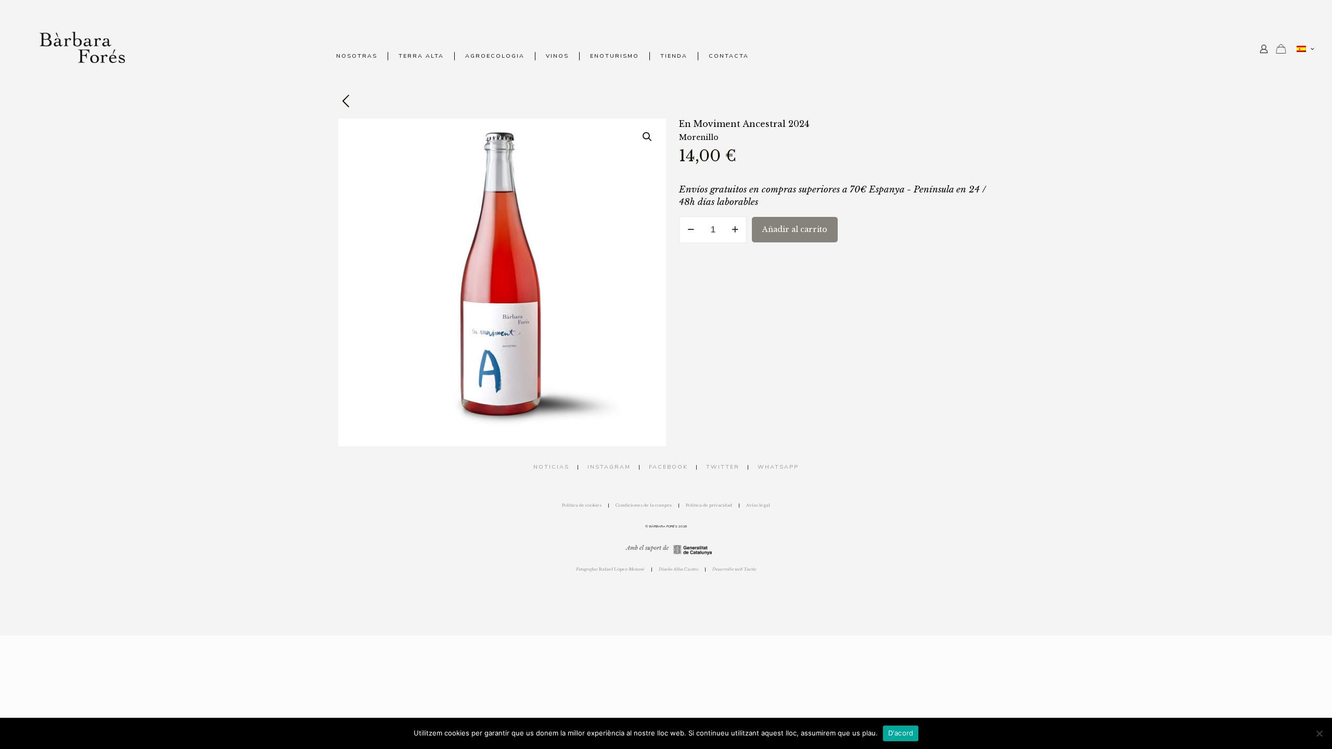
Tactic (734, 569)
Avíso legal (758, 505)
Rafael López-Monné (610, 569)
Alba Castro (678, 569)
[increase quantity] (735, 230)
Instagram (609, 467)
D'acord (901, 733)
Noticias (551, 467)
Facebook (668, 467)
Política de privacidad (709, 505)
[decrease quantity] (691, 230)
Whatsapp (778, 467)
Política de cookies (581, 505)
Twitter (722, 467)
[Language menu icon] (1305, 49)
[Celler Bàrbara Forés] (82, 47)
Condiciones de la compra (644, 505)
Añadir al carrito (794, 229)
